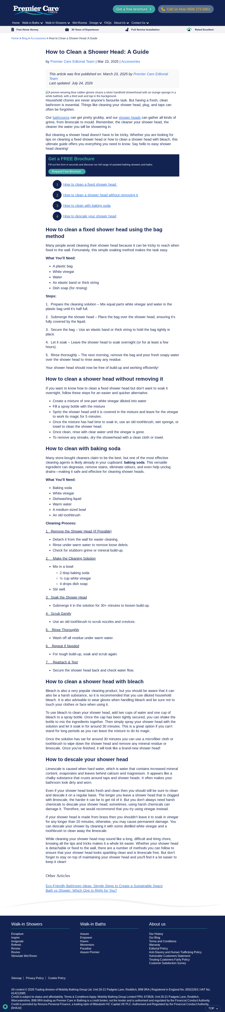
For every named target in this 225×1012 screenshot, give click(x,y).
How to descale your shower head (89, 216)
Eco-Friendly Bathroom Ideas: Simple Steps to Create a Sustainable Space (104, 886)
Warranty (154, 944)
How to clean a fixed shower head (90, 184)
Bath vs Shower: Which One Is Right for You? (81, 890)
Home (16, 22)
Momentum (87, 944)
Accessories (38, 38)
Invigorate (17, 941)
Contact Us (138, 22)
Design (93, 22)
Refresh (16, 944)
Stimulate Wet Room (24, 955)
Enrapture (17, 933)
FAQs (107, 22)
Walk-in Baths (30, 22)
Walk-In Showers (55, 22)
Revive (15, 952)
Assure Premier (89, 952)
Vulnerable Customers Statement (169, 955)
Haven (84, 941)
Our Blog (154, 937)
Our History (156, 933)
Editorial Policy (158, 948)
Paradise (85, 948)
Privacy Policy (35, 978)
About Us (120, 22)
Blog (25, 38)
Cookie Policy (57, 978)
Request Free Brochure (66, 171)
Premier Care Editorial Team (73, 61)
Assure (84, 933)
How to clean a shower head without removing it (100, 195)
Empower (86, 937)
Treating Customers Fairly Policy (169, 959)
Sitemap (16, 978)
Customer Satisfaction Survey (167, 963)
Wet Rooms (79, 22)
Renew (15, 948)
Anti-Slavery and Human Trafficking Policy (175, 952)
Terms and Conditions (162, 941)
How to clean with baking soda (87, 206)
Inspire (15, 937)
